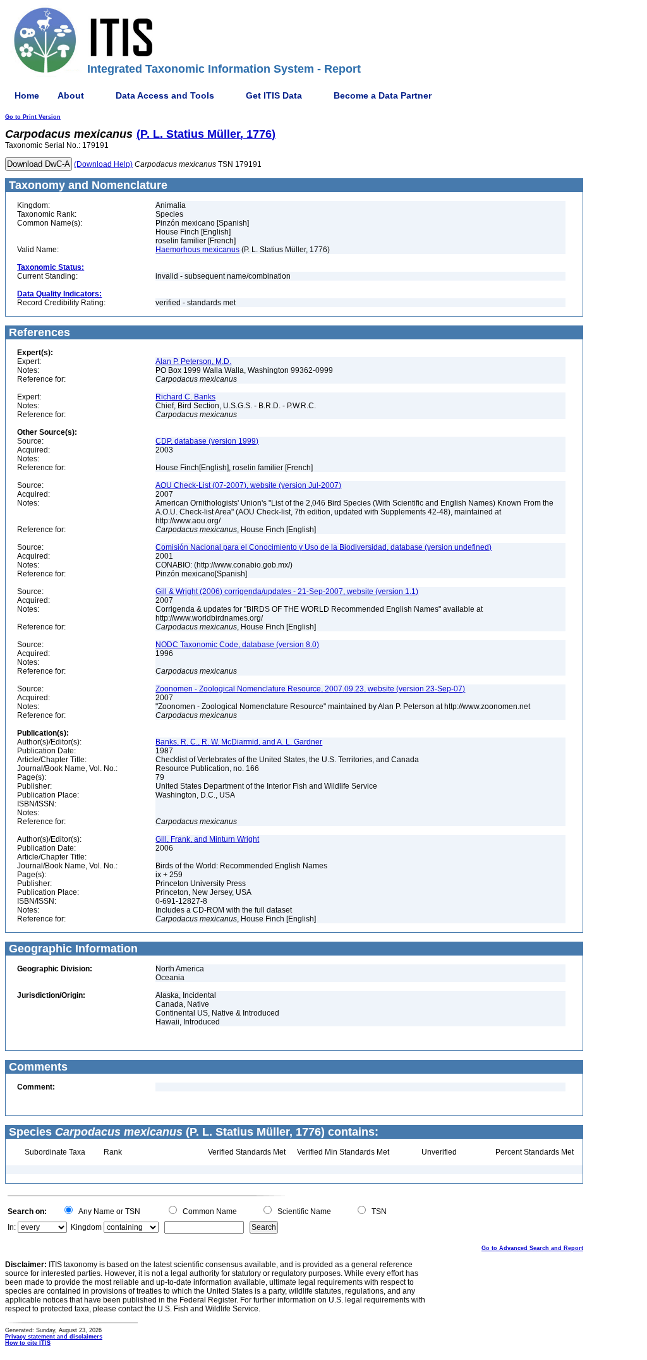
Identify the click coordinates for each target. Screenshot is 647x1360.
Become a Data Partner (383, 95)
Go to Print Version (33, 117)
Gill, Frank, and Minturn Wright (207, 839)
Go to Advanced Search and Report (532, 1248)
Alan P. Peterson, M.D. (193, 361)
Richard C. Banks (185, 396)
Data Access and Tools (165, 95)
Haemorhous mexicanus (197, 249)
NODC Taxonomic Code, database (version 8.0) (237, 644)
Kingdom (86, 1227)
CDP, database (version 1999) (206, 441)
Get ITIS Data (274, 95)
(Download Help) (103, 164)
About (70, 95)
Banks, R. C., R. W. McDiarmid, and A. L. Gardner (238, 742)
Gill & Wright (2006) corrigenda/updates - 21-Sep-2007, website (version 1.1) (286, 591)
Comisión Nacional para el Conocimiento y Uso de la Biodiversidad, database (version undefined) (323, 547)
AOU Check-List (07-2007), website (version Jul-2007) (248, 485)
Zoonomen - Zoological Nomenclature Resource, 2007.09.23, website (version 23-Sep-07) (310, 688)
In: (12, 1227)
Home (27, 95)
